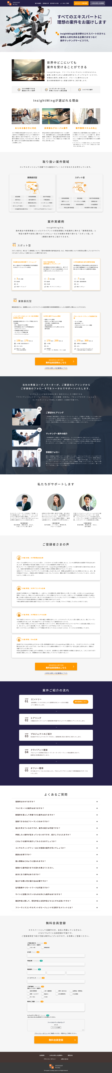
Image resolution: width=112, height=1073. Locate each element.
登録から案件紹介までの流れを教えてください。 (35, 868)
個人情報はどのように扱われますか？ (30, 861)
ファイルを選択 (56, 1027)
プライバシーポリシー (41, 1033)
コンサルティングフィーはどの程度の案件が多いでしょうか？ (40, 848)
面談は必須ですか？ (23, 854)
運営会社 (70, 1055)
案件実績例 (38, 3)
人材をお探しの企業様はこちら (56, 368)
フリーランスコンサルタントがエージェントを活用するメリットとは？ (44, 907)
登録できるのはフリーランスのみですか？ (32, 821)
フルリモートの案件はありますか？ (29, 808)
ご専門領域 (33, 986)
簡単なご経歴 (33, 1001)
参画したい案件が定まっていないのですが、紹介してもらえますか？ (43, 834)
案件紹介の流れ (54, 3)
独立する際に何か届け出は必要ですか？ (31, 881)
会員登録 (41, 1055)
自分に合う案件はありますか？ (28, 874)
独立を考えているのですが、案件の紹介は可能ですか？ (37, 828)
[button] (81, 3)
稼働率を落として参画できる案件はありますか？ (35, 815)
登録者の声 (46, 3)
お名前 (31, 952)
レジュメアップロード (36, 1015)
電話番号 (32, 969)
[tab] (56, 801)
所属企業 (33, 961)
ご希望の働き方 (35, 943)
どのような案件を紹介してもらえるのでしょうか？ (36, 841)
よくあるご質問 (64, 3)
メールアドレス (34, 978)
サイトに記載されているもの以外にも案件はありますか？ (38, 894)
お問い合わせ (64, 1059)
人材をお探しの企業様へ (56, 1055)
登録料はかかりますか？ (25, 801)
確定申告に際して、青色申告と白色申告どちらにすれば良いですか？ (43, 901)
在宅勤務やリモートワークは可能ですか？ (32, 887)
